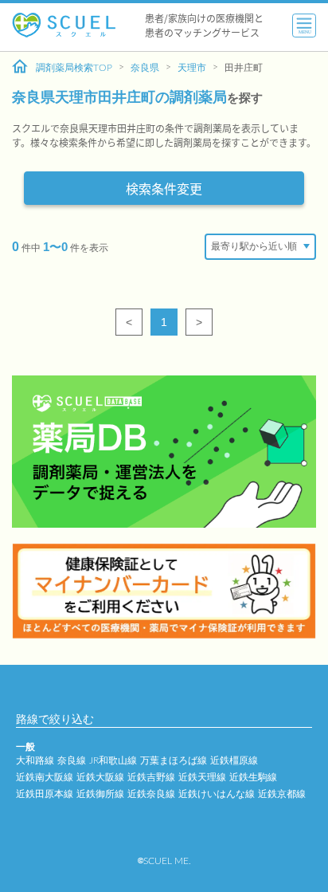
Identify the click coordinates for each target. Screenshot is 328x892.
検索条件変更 (164, 188)
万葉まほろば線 (173, 760)
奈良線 (71, 760)
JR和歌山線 (113, 760)
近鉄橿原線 (234, 760)
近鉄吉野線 (151, 777)
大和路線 (35, 760)
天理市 (192, 68)
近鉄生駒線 (253, 777)
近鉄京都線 (282, 794)
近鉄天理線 (202, 777)
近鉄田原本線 (44, 794)
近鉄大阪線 (100, 777)
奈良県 (145, 68)
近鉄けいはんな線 (216, 794)
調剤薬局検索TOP (74, 68)
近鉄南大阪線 (44, 777)
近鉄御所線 (100, 794)
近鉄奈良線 (151, 794)
